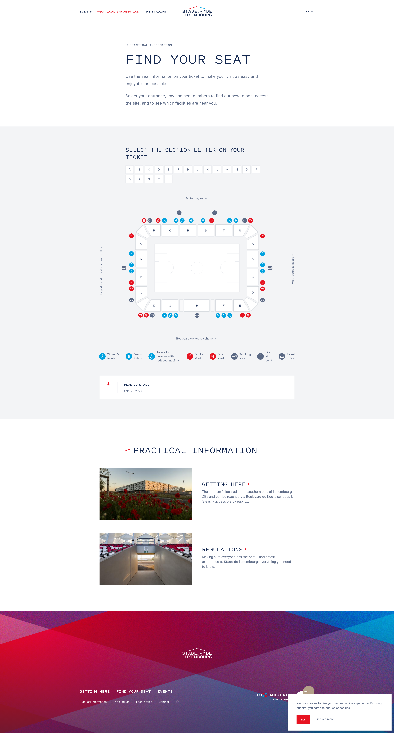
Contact (164, 702)
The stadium (121, 702)
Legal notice (144, 702)
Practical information (93, 702)
